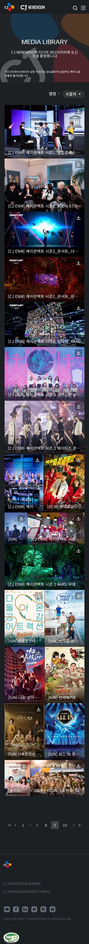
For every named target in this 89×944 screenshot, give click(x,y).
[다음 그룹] (79, 825)
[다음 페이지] (73, 825)
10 (65, 825)
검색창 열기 (75, 8)
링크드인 (25, 909)
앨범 (52, 93)
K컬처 (71, 94)
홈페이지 (52, 909)
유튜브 (6, 909)
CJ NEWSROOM (9, 7)
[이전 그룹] (10, 825)
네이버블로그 (34, 909)
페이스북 (16, 909)
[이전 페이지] (15, 825)
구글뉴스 (43, 909)
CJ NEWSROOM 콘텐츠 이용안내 (26, 891)
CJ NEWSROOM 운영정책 (22, 883)
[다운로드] (78, 111)
